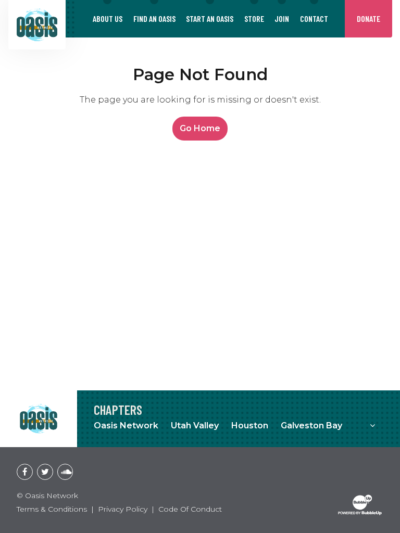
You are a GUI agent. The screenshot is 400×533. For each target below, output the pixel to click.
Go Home (200, 128)
